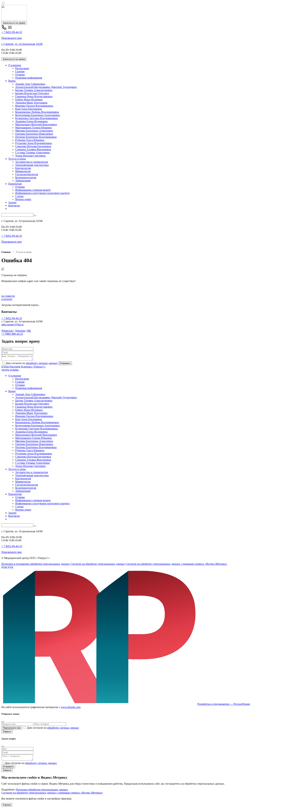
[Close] (2, 721)
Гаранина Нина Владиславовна (33, 96)
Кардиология (23, 168)
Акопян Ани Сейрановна (30, 83)
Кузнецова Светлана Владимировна (36, 118)
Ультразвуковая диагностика (32, 165)
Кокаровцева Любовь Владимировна (37, 112)
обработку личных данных (41, 363)
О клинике (14, 65)
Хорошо (7, 804)
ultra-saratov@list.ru (12, 324)
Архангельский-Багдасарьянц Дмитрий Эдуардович (46, 87)
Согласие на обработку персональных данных (97, 563)
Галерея (19, 71)
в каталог (6, 299)
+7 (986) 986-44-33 (12, 333)
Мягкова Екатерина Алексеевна (34, 130)
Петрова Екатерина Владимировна (36, 136)
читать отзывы (10, 369)
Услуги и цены (17, 158)
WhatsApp (7, 330)
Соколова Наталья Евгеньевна (33, 146)
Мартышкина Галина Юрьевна (33, 127)
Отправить (65, 363)
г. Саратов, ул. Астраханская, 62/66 (22, 43)
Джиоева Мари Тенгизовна (31, 102)
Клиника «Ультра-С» (33, 366)
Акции (12, 202)
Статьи (19, 196)
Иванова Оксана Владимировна (34, 105)
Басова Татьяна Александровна (33, 90)
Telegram (20, 330)
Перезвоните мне (11, 38)
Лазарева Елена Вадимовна (31, 121)
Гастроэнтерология (26, 174)
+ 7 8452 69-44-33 (11, 32)
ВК (29, 330)
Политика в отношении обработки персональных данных (35, 563)
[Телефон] (4, 29)
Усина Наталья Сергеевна (30, 155)
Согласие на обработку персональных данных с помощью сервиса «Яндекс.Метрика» (176, 563)
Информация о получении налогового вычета (42, 193)
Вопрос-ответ (23, 199)
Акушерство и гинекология (31, 161)
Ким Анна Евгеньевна (28, 108)
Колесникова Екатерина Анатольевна (37, 115)
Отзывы (20, 74)
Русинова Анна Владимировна (33, 143)
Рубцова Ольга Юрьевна (29, 140)
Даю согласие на (31, 363)
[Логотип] (14, 19)
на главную (8, 295)
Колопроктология (25, 177)
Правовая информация (28, 77)
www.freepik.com (70, 707)
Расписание (22, 68)
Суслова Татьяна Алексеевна (32, 152)
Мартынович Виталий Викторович (36, 124)
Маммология (22, 171)
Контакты (14, 205)
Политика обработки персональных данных (42, 789)
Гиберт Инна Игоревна (29, 99)
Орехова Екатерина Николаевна (34, 133)
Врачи (12, 80)
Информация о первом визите (33, 189)
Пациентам (15, 183)
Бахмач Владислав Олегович (32, 93)
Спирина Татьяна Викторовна (33, 149)
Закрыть (7, 731)
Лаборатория (22, 180)
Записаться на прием (14, 23)
